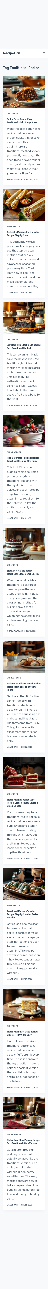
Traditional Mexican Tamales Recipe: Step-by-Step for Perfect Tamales (23, 914)
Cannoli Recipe (14, 678)
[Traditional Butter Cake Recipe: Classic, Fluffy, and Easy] (24, 1005)
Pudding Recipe (14, 452)
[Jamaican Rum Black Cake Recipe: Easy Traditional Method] (24, 318)
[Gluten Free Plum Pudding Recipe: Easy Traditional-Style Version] (24, 1113)
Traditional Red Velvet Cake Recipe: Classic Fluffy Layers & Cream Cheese (22, 802)
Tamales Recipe (14, 226)
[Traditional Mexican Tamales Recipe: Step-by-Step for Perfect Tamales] (24, 884)
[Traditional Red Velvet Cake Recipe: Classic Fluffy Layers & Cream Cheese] (24, 773)
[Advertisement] (24, 24)
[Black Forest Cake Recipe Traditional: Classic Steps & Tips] (24, 544)
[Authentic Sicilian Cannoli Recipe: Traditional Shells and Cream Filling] (24, 657)
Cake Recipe (12, 114)
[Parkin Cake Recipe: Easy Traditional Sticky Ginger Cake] (24, 92)
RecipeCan (11, 53)
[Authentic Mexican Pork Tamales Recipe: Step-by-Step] (24, 205)
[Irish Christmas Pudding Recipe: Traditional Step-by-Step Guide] (24, 431)
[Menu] (44, 53)
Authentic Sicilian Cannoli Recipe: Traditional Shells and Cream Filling (24, 686)
